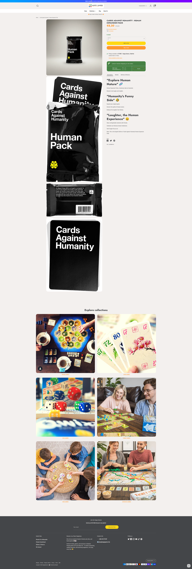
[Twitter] (104, 298)
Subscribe (111, 293)
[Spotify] (117, 298)
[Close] (124, 266)
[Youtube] (112, 298)
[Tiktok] (114, 298)
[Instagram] (109, 298)
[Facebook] (107, 298)
